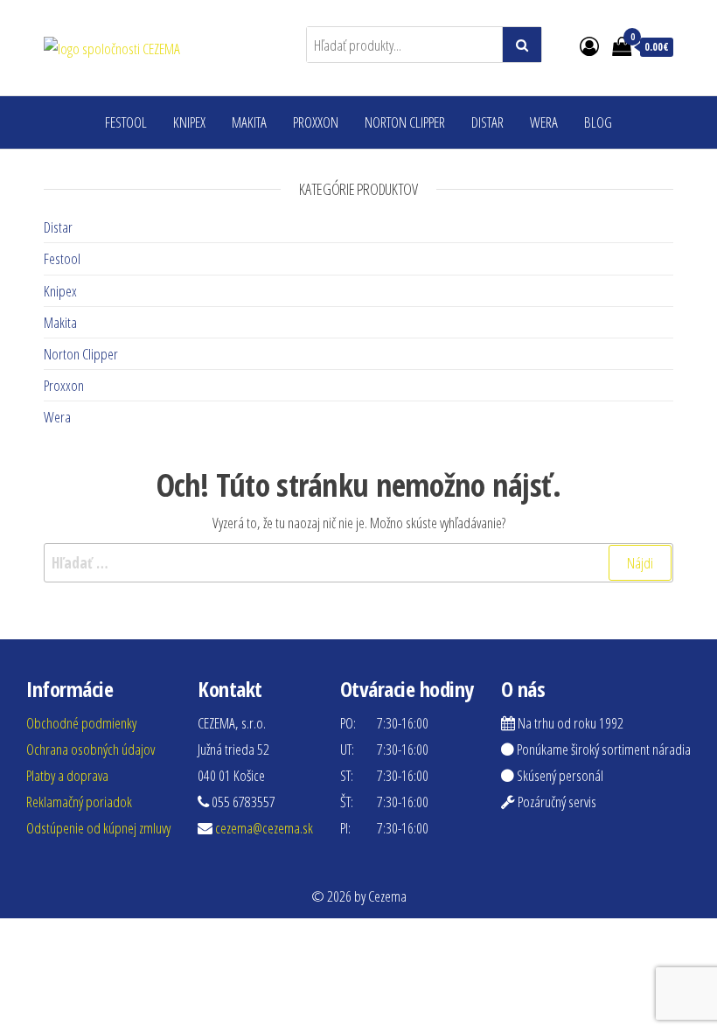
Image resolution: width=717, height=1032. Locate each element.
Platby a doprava (67, 775)
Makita (249, 122)
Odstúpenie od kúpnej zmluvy (98, 828)
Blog (598, 122)
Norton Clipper (405, 122)
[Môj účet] (589, 45)
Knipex (189, 122)
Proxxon (315, 122)
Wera (544, 122)
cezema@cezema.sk (264, 828)
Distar (487, 122)
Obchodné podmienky (81, 723)
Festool (126, 122)
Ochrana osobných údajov (90, 749)
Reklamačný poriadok (79, 801)
